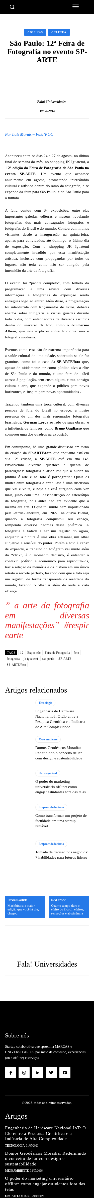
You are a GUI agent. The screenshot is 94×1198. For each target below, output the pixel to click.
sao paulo (48, 658)
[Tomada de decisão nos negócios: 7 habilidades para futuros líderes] (17, 850)
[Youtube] (64, 1072)
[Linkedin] (37, 1072)
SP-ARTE (64, 658)
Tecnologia (45, 703)
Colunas (35, 32)
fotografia (13, 658)
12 (21, 652)
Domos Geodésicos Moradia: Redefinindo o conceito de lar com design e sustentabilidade (58, 753)
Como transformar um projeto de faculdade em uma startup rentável (61, 821)
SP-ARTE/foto (16, 665)
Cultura (58, 32)
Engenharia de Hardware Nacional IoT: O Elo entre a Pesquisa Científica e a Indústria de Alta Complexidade (45, 1133)
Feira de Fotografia (57, 652)
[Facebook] (10, 1072)
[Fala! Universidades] (31, 102)
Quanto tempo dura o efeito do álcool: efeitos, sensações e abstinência (67, 909)
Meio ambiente (48, 739)
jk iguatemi (31, 658)
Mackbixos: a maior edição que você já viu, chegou (23, 909)
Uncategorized (48, 773)
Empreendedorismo (51, 807)
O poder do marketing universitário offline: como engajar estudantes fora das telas (60, 786)
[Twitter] (51, 1072)
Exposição (34, 652)
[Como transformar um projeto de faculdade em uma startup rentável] (17, 816)
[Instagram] (24, 1072)
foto (76, 652)
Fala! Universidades (51, 102)
